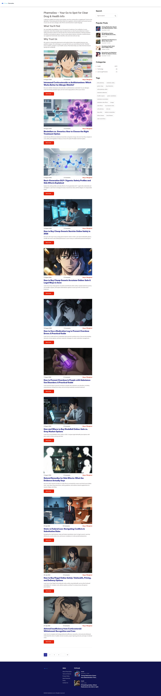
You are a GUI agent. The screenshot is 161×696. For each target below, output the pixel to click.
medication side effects (102, 102)
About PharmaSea (67, 671)
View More (48, 93)
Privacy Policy (66, 676)
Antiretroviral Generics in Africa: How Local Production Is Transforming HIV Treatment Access (109, 40)
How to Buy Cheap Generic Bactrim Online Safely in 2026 (67, 232)
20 (67, 654)
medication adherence (102, 92)
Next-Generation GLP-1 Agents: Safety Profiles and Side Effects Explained (67, 181)
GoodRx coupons (101, 95)
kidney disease (100, 115)
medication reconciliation (102, 99)
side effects (100, 105)
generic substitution (111, 95)
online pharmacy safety (102, 89)
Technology (107, 69)
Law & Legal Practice (107, 71)
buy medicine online (109, 105)
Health (107, 66)
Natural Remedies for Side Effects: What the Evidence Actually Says (64, 479)
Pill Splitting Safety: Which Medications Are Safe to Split (108, 34)
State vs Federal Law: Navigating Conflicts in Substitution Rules (64, 530)
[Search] (115, 16)
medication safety (111, 82)
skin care (108, 109)
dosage (112, 102)
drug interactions (109, 86)
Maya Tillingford (87, 79)
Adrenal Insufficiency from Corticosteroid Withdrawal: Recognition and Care (62, 629)
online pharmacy (100, 82)
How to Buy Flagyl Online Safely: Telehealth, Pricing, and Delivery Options (67, 579)
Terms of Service (67, 673)
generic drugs (100, 86)
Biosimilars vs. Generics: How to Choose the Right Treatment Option (66, 132)
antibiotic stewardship (110, 112)
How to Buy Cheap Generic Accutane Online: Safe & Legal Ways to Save (67, 281)
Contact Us (65, 682)
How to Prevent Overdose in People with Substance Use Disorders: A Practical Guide (67, 381)
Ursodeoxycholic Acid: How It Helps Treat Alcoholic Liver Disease (108, 46)
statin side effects (101, 118)
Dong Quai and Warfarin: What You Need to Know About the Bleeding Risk (109, 53)
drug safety (99, 112)
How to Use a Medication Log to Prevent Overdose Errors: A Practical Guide (66, 332)
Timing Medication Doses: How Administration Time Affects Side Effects (109, 27)
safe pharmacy (100, 109)
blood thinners (110, 115)
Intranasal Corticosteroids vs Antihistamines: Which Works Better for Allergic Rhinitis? (67, 83)
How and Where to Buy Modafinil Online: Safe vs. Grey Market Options (66, 430)
